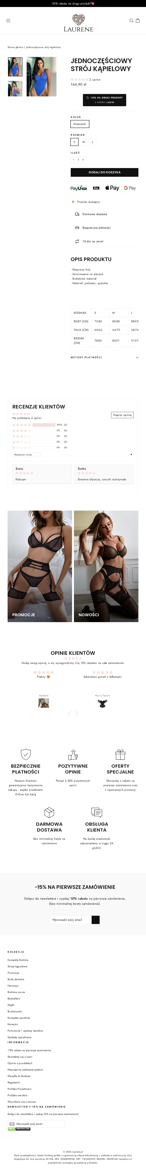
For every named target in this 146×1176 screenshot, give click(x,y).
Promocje (13, 973)
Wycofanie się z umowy (22, 1102)
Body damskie (16, 979)
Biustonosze (15, 1011)
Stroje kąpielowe (17, 966)
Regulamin (14, 1082)
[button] (80, 80)
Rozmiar (78, 135)
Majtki (11, 1005)
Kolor (76, 117)
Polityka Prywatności (20, 1089)
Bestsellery (14, 998)
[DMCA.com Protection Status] (73, 1130)
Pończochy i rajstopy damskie (25, 1031)
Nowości (13, 1024)
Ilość (75, 153)
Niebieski (80, 124)
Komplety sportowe (19, 1018)
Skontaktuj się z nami (20, 1057)
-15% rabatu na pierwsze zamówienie (29, 1050)
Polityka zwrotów (17, 1095)
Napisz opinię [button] (122, 415)
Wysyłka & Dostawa (19, 1076)
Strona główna (15, 47)
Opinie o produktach (20, 1063)
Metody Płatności (86, 357)
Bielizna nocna (16, 992)
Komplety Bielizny (18, 960)
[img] (42, 473)
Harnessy (13, 986)
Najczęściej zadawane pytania (25, 1069)
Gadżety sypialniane (19, 1037)
